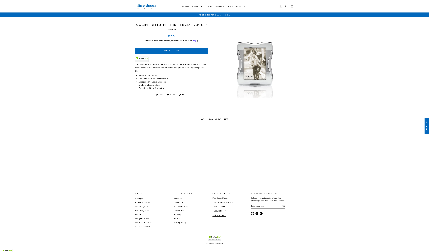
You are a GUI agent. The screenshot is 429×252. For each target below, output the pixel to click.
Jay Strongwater (142, 206)
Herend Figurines (192, 6)
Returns (177, 218)
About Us (178, 198)
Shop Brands (215, 6)
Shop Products (236, 6)
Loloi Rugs (139, 214)
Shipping (177, 214)
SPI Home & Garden (143, 222)
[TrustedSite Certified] (142, 59)
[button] (427, 126)
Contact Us (178, 202)
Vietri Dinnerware (142, 226)
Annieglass (140, 198)
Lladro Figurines (142, 210)
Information (179, 210)
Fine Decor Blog (181, 206)
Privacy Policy (180, 222)
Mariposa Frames (142, 218)
